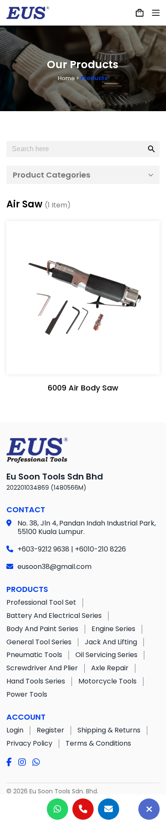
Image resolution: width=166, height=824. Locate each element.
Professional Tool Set (41, 602)
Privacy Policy (29, 743)
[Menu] (156, 13)
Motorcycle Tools (107, 681)
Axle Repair (110, 668)
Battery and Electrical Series (54, 615)
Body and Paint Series (42, 629)
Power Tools (26, 694)
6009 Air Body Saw (83, 387)
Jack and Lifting (111, 642)
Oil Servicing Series (106, 655)
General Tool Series (39, 642)
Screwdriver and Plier (42, 668)
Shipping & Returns (108, 730)
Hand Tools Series (35, 681)
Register (50, 730)
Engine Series (113, 629)
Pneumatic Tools (34, 655)
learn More (81, 359)
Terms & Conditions (98, 743)
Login (14, 730)
